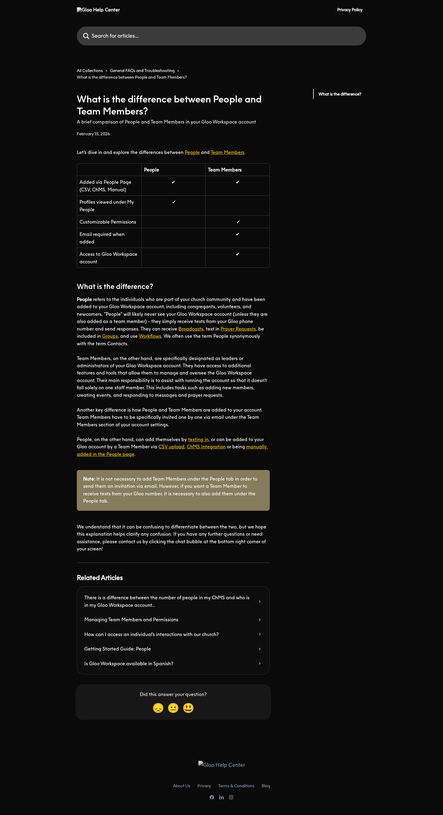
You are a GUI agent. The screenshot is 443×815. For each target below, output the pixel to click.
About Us (181, 785)
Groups (110, 336)
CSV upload (171, 447)
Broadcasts (190, 329)
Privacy (204, 785)
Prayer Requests (238, 329)
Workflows (150, 336)
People (192, 152)
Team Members (227, 152)
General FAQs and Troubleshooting (142, 70)
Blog (266, 785)
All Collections (90, 70)
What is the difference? (340, 93)
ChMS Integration (206, 447)
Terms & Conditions (236, 785)
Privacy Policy (350, 10)
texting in (198, 439)
